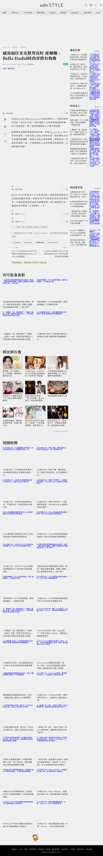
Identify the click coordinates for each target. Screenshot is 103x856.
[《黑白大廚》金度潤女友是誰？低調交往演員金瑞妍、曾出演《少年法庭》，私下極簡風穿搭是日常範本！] (52, 747)
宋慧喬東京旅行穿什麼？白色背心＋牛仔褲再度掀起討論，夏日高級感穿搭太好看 (78, 195)
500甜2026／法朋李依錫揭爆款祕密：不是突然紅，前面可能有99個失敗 (17, 504)
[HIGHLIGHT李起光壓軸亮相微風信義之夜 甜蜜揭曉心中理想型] (18, 811)
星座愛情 (87, 12)
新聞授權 (33, 849)
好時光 (52, 12)
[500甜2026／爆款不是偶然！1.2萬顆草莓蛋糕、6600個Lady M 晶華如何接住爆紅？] (52, 489)
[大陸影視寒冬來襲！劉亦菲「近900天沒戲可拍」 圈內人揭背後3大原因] (18, 714)
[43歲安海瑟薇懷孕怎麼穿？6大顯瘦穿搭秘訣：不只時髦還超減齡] (94, 204)
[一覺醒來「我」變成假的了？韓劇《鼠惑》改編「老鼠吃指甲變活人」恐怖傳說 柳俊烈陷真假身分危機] (18, 321)
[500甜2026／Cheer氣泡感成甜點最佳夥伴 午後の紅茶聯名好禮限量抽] (52, 521)
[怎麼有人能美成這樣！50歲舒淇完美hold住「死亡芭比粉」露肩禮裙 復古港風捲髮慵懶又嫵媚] (18, 747)
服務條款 (41, 849)
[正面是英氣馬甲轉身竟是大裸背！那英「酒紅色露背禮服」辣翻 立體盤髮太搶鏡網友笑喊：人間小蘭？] (18, 289)
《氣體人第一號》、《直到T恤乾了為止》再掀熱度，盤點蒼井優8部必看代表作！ (52, 730)
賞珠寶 (63, 12)
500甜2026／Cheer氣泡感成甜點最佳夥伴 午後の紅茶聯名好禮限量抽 (52, 535)
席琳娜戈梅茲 (40, 242)
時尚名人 (15, 12)
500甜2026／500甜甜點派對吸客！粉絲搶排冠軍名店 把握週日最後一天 (18, 472)
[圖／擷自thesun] (40, 210)
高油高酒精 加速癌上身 (57, 396)
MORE (97, 51)
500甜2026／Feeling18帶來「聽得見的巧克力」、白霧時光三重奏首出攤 (52, 697)
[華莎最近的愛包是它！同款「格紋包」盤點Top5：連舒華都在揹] (94, 242)
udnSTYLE (6, 47)
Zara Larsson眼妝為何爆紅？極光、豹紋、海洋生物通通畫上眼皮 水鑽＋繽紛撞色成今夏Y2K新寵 (51, 665)
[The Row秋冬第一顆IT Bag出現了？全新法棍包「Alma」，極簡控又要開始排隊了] (52, 618)
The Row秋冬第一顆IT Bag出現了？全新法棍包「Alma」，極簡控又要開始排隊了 (52, 633)
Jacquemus (16, 242)
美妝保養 (41, 12)
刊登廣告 (14, 849)
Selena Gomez (53, 242)
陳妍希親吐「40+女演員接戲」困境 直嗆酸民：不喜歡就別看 (52, 303)
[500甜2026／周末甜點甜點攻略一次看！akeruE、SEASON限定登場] (52, 811)
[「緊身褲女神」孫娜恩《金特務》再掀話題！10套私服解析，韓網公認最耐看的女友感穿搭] (94, 213)
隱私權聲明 (55, 849)
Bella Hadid (28, 242)
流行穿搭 (28, 12)
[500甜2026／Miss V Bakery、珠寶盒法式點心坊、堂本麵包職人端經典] (52, 779)
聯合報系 (65, 849)
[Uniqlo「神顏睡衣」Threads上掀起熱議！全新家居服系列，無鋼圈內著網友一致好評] (94, 232)
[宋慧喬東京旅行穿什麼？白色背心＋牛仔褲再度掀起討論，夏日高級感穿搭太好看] (94, 194)
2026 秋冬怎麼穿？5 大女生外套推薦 (79, 222)
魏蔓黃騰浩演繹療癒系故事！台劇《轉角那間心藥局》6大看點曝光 (17, 696)
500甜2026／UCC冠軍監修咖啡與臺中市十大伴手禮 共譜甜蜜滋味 (52, 599)
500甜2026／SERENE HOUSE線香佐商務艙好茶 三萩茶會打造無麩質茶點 (35, 373)
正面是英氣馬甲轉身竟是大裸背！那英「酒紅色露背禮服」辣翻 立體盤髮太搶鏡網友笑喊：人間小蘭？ (18, 304)
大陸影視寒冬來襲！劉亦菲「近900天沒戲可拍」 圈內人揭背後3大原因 (18, 728)
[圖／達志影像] (35, 89)
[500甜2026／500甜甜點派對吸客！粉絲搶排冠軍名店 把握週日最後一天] (18, 457)
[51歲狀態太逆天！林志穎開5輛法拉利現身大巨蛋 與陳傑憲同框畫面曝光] (52, 321)
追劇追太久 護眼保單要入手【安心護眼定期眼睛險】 (12, 398)
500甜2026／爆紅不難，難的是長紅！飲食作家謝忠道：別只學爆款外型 (52, 472)
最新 (5, 12)
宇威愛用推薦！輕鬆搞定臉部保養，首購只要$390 (12, 422)
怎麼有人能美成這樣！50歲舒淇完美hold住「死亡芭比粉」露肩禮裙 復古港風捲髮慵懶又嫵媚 (17, 762)
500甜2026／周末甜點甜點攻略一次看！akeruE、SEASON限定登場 (52, 825)
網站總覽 (89, 849)
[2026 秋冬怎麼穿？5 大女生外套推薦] (94, 223)
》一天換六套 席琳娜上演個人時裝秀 (30, 227)
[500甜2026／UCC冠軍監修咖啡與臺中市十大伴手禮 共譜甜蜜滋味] (52, 586)
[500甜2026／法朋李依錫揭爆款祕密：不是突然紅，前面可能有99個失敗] (18, 489)
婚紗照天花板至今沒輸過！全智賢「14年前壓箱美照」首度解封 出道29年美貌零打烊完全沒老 (35, 422)
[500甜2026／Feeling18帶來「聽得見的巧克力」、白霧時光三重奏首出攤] (52, 682)
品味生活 (75, 12)
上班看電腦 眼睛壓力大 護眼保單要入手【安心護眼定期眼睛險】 (57, 373)
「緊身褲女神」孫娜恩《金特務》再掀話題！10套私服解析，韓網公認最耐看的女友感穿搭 (79, 215)
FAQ (21, 849)
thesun (22, 214)
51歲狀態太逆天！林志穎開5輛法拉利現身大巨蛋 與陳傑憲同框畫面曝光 (52, 336)
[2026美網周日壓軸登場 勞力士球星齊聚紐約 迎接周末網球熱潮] (18, 521)
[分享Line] (5, 126)
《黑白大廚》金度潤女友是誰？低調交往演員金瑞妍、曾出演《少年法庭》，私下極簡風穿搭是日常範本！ (52, 762)
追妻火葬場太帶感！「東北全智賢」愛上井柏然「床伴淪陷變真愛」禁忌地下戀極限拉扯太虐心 (35, 398)
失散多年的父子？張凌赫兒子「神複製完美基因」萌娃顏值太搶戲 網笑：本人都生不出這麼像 (57, 422)
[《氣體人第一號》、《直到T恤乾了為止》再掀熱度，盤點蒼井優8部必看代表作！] (52, 714)
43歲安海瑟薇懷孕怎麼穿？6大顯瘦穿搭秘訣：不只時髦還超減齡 (79, 204)
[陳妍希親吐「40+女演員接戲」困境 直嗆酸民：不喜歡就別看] (52, 289)
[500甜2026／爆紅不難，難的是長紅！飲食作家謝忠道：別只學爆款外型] (52, 457)
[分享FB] (5, 119)
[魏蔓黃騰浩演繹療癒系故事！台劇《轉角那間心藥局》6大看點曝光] (18, 682)
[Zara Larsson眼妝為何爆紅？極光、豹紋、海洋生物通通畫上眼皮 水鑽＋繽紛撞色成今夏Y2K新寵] (52, 650)
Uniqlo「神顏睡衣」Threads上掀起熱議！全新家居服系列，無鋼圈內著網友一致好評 (78, 234)
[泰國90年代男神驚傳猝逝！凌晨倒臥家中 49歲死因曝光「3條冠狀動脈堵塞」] (18, 779)
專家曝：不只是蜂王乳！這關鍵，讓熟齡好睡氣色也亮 (12, 373)
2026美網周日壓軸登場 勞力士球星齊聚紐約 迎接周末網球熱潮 (18, 535)
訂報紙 (73, 849)
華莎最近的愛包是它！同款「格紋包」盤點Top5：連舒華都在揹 (78, 242)
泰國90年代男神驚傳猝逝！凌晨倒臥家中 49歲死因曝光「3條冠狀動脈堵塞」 (18, 794)
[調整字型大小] (5, 141)
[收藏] (5, 133)
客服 (25, 849)
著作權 (48, 849)
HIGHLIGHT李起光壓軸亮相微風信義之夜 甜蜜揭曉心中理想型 (18, 825)
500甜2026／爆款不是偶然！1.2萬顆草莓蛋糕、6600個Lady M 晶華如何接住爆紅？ (52, 504)
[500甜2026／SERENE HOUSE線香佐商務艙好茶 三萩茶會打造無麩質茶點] (18, 553)
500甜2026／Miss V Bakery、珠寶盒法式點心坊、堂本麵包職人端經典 (52, 792)
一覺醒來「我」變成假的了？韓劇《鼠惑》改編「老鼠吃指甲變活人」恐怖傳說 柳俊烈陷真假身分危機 (18, 336)
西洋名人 (24, 47)
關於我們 (81, 849)
